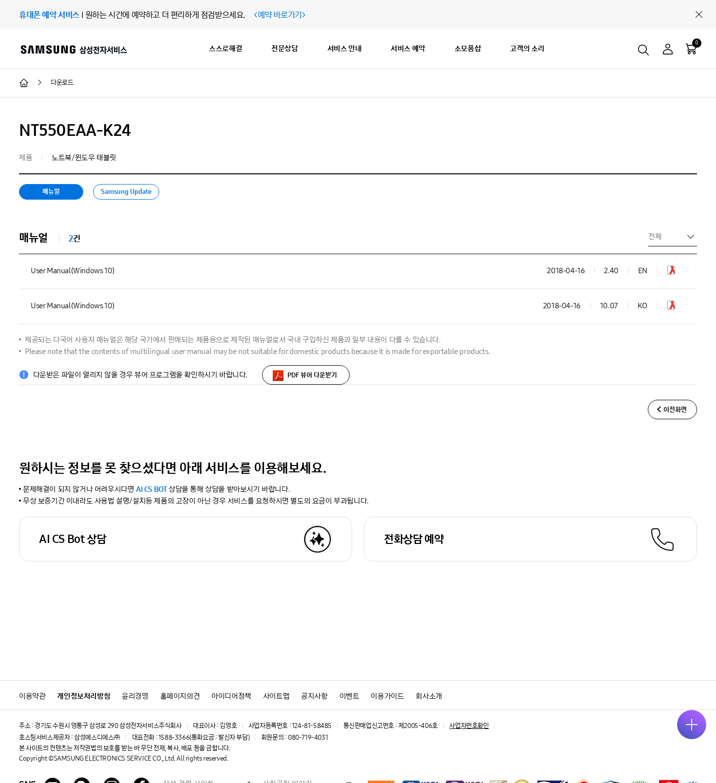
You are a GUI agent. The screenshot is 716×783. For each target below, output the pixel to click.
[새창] (671, 272)
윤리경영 (135, 696)
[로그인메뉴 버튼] (668, 50)
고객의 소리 (527, 48)
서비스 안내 (344, 48)
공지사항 (314, 696)
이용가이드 (387, 696)
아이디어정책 (231, 696)
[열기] (691, 724)
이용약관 (32, 696)
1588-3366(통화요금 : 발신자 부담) (203, 737)
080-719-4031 (308, 737)
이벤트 (349, 696)
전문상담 (284, 48)
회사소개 (428, 696)
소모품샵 (467, 48)
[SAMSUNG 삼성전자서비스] (73, 49)
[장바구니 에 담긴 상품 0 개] (691, 49)
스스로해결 (225, 48)
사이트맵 (276, 696)
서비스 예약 (408, 48)
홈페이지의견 (180, 696)
